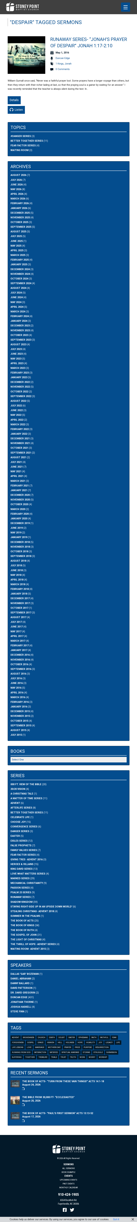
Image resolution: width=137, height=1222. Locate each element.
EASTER (15, 836)
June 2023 (17, 353)
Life (118, 1042)
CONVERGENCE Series (24, 826)
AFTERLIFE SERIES (21, 807)
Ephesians (83, 1037)
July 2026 (16, 180)
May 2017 (16, 631)
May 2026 (16, 189)
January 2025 (19, 264)
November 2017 (20, 603)
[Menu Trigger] (125, 7)
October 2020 (19, 504)
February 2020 (20, 514)
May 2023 (16, 358)
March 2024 (18, 311)
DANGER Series (20, 831)
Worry (92, 1057)
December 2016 (20, 655)
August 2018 (18, 560)
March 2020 (18, 509)
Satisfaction (40, 1052)
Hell (60, 1042)
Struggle (98, 1052)
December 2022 (20, 382)
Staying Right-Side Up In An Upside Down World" (41, 906)
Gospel (30, 1042)
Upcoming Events (68, 1180)
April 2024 (17, 307)
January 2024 (19, 321)
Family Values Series (24, 850)
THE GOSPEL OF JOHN (24, 934)
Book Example (68, 1172)
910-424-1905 (68, 1194)
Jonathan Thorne (22, 1002)
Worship (103, 1057)
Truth (73, 1057)
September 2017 (21, 612)
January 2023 (19, 377)
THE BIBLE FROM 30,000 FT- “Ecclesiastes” (48, 1097)
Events (68, 1176)
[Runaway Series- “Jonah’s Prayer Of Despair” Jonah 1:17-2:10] (26, 71)
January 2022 (19, 434)
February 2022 (20, 429)
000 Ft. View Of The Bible (26, 784)
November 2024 (20, 274)
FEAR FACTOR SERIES (23, 854)
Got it (116, 1219)
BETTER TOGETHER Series (27, 812)
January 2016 (19, 706)
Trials (54, 1057)
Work (82, 1057)
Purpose (88, 1047)
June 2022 (17, 410)
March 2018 (18, 584)
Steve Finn (17, 1011)
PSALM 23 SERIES (21, 892)
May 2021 (16, 471)
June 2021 (17, 466)
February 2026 (20, 203)
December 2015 (20, 711)
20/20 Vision (18, 789)
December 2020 (20, 495)
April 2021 (17, 476)
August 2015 (18, 730)
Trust (63, 1057)
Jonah (68, 63)
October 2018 (19, 551)
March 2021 (18, 481)
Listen (18, 109)
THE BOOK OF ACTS (22, 920)
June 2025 (17, 241)
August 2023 (18, 344)
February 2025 (20, 259)
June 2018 (17, 570)
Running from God (21, 1052)
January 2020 (19, 518)
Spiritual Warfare (70, 1052)
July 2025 (16, 236)
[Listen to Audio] (23, 1088)
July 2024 (16, 292)
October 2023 (19, 335)
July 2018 (16, 565)
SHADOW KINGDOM (22, 902)
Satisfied (54, 1052)
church (41, 1037)
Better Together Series (27, 140)
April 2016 (17, 692)
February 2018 (20, 589)
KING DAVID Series (22, 869)
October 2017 (19, 608)
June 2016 (17, 683)
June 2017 (17, 626)
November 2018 (20, 546)
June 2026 (17, 184)
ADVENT (15, 803)
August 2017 (18, 617)
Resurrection (102, 1047)
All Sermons (68, 1168)
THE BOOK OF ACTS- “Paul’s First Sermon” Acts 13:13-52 (57, 1113)
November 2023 (20, 330)
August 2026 (18, 175)
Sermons (68, 1164)
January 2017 (19, 650)
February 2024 (20, 316)
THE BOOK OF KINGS (22, 925)
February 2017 (20, 645)
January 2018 (19, 593)
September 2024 (21, 283)
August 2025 (18, 231)
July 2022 (16, 405)
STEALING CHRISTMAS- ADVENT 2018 (32, 911)
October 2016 (19, 664)
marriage (39, 1047)
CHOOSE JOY (18, 822)
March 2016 (18, 697)
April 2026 (17, 194)
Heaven (50, 1042)
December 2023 (20, 325)
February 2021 (20, 485)
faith (93, 1037)
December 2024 (20, 269)
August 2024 (18, 288)
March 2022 (18, 424)
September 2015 (21, 725)
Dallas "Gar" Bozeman (25, 974)
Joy (100, 1042)
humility (90, 1042)
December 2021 (20, 438)
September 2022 (21, 396)
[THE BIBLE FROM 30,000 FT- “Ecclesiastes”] (15, 1102)
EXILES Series (19, 840)
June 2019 (17, 528)
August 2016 (18, 673)
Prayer (67, 1047)
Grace (40, 1042)
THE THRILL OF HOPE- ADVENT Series (33, 944)
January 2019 (19, 537)
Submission (111, 1052)
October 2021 (19, 448)
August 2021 (18, 457)
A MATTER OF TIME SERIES (26, 798)
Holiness (70, 1042)
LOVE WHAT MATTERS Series (28, 873)
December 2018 (20, 542)
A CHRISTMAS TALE (22, 793)
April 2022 (17, 419)
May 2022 (16, 415)
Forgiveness (18, 1042)
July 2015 (16, 735)
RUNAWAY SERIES (21, 897)
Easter (71, 1037)
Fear (114, 1037)
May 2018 (16, 575)
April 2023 (17, 363)
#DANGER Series (21, 136)
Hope (80, 1042)
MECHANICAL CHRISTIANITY (27, 883)
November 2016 (20, 659)
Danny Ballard (20, 983)
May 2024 (16, 302)
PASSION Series (20, 887)
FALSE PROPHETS (21, 845)
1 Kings (59, 63)
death (52, 1037)
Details (14, 100)
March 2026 (18, 198)
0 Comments (63, 69)
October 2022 (19, 391)
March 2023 (18, 368)
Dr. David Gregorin (23, 992)
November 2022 (20, 386)
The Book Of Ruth (22, 930)
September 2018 (21, 556)
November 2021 (20, 443)
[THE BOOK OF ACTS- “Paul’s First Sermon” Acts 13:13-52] (15, 1117)
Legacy (109, 1042)
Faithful (104, 1037)
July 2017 (16, 622)
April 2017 (17, 636)
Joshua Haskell (21, 1006)
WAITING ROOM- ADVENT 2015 (28, 949)
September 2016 (21, 669)
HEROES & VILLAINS (22, 864)
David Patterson (21, 988)
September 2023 (21, 339)
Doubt (61, 1037)
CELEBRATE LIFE (20, 817)
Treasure (42, 1057)
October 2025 (19, 222)
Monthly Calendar (68, 1187)
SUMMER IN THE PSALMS (25, 916)
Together (30, 1057)
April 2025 (17, 250)
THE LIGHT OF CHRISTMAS (26, 939)
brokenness (28, 1037)
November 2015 (20, 716)
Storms (86, 1052)
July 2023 (16, 349)
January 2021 (19, 490)
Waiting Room (20, 150)
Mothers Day (54, 1047)
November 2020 (20, 499)
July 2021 (16, 462)
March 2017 (18, 640)
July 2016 (16, 678)
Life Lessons (17, 1047)
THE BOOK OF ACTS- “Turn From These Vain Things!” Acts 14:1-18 (63, 1081)
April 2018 (17, 579)
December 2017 (20, 598)
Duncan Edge (63, 58)
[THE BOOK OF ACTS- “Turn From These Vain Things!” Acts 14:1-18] (15, 1085)
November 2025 (20, 217)
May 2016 (16, 687)
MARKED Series (20, 878)
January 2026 (19, 208)
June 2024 (17, 297)
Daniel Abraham (21, 978)
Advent (15, 1037)
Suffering (17, 1057)
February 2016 (20, 702)
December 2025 (20, 212)
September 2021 (21, 452)
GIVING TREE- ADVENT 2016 (27, 859)
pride (77, 1047)
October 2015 (19, 721)
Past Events (69, 1183)
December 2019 (20, 523)
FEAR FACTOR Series (23, 145)
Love (29, 1047)
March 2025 (18, 255)
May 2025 (16, 245)
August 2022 (18, 401)
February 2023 (20, 372)
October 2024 (19, 278)
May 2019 (16, 532)
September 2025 (21, 227)
